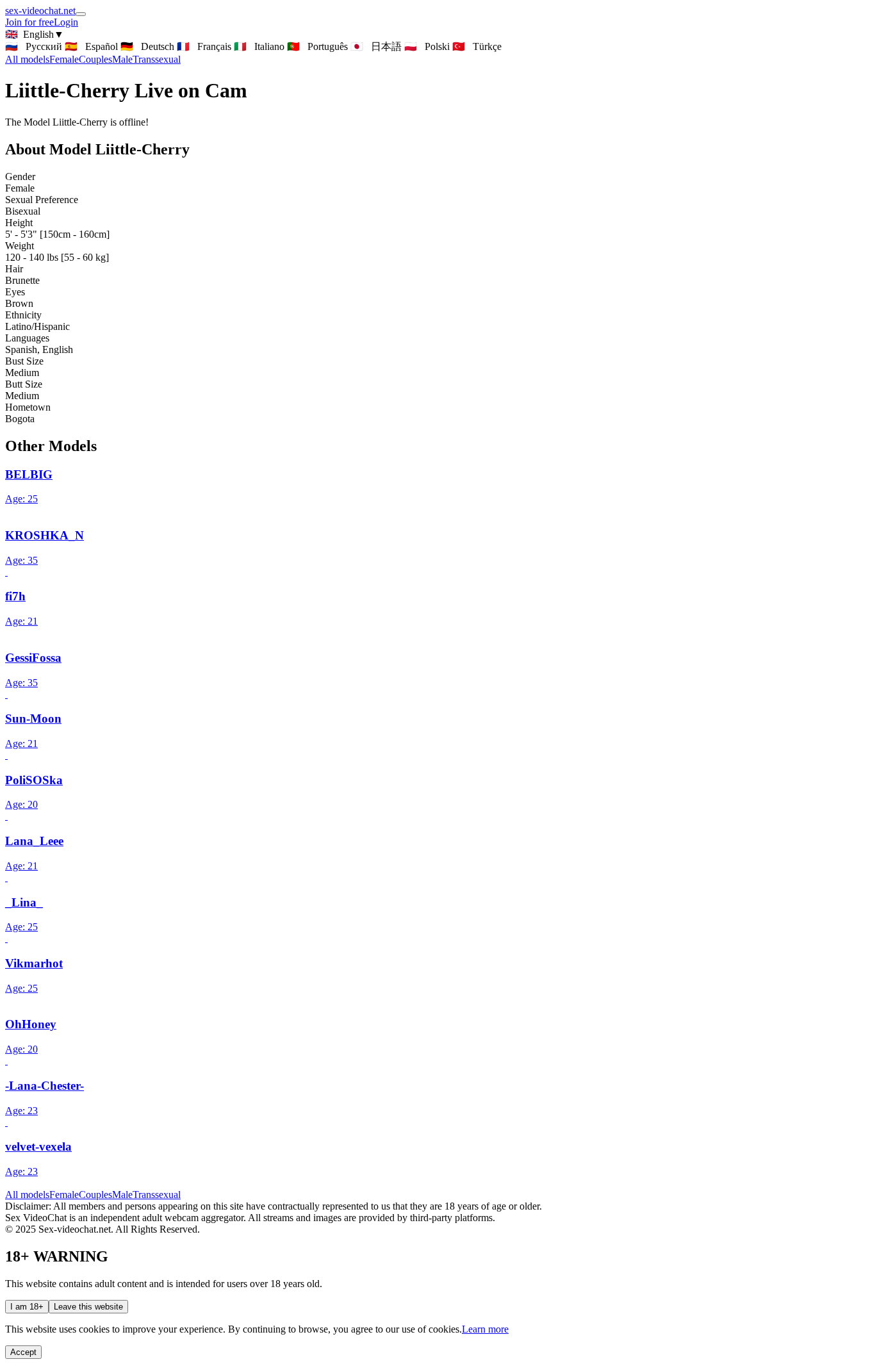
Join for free (29, 22)
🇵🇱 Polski (427, 46)
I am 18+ (27, 1306)
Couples (95, 59)
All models (27, 1194)
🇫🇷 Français (204, 46)
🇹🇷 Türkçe (477, 46)
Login (66, 22)
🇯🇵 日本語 (376, 46)
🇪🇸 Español (91, 46)
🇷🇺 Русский (33, 46)
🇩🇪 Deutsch (147, 46)
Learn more (485, 1329)
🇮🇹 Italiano (259, 46)
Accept (23, 1352)
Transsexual (157, 59)
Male (122, 59)
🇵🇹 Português (317, 46)
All (27, 59)
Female (64, 59)
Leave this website (88, 1306)
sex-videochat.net (40, 10)
